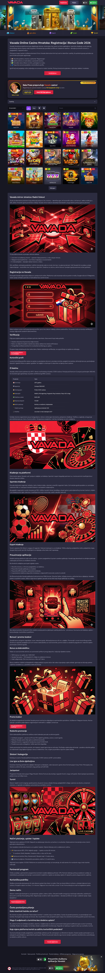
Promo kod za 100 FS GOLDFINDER (17, 353)
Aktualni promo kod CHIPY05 (16, 726)
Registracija (63, 2)
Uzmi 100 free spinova (44, 92)
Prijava (74, 2)
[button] (2, 17)
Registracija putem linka (18, 902)
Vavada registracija (52, 942)
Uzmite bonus (52, 73)
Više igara (52, 188)
